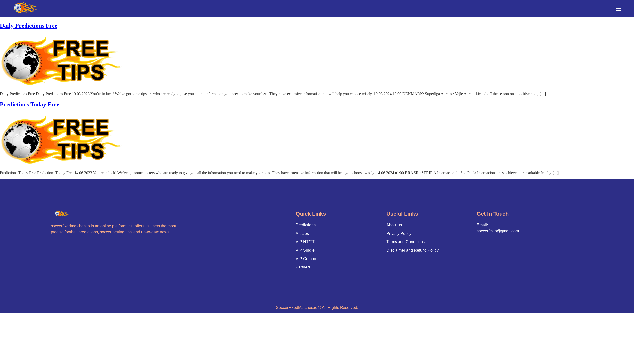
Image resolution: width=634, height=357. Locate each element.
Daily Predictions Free (28, 25)
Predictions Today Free (29, 104)
